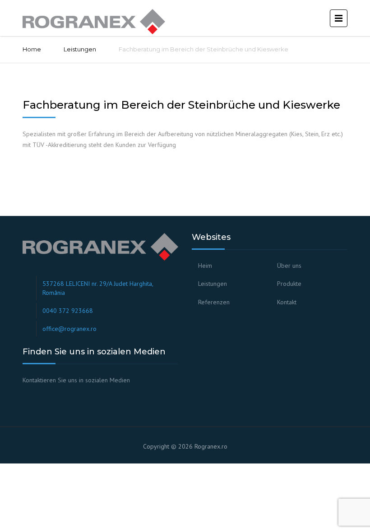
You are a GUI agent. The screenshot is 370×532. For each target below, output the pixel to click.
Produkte (289, 284)
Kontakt (286, 302)
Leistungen (80, 49)
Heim (205, 265)
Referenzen (214, 302)
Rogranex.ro (210, 446)
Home (32, 49)
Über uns (289, 265)
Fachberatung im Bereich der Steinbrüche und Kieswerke (181, 104)
